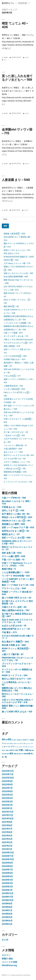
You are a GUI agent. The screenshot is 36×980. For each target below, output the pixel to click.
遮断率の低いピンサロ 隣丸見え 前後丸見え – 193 (17, 689)
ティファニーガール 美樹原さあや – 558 (17, 670)
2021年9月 (7, 822)
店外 (8, 753)
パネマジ (21, 746)
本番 (15, 753)
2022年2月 (7, 805)
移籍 (25, 753)
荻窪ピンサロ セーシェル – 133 (17, 250)
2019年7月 (7, 910)
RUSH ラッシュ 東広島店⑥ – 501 (16, 649)
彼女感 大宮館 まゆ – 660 (14, 645)
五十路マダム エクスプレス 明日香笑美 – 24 (17, 602)
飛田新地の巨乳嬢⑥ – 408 (15, 472)
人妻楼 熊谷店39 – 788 (13, 386)
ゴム (24, 743)
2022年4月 (7, 798)
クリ (21, 743)
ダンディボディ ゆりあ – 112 (16, 336)
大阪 (3, 753)
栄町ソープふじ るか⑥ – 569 (16, 537)
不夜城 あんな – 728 (11, 507)
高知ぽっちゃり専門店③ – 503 (17, 517)
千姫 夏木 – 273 (9, 632)
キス (15, 743)
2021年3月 (7, 842)
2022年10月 (8, 777)
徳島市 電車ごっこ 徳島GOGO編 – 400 (18, 706)
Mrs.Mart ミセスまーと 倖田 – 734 (16, 502)
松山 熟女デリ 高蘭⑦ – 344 (15, 641)
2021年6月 (7, 832)
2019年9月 (7, 903)
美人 (32, 754)
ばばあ (32, 740)
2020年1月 (7, 890)
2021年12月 (7, 811)
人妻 (10, 750)
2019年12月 (7, 893)
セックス (28, 743)
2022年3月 (7, 801)
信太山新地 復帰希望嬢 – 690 (16, 276)
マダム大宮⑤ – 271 (12, 376)
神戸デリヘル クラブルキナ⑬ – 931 (19, 455)
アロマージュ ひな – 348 (14, 588)
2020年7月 (7, 869)
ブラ (29, 746)
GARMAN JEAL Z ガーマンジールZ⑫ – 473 (17, 542)
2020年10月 (8, 859)
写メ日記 (15, 750)
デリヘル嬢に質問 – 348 (13, 556)
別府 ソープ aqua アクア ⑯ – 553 (18, 527)
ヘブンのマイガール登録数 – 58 (17, 323)
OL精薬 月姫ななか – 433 (14, 359)
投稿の (7, 958)
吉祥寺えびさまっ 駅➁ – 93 (15, 531)
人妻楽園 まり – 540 (16, 180)
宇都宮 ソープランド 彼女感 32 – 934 (17, 593)
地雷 (27, 750)
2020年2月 (7, 886)
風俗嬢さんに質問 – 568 (13, 524)
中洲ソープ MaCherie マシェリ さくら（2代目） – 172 (17, 564)
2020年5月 (7, 876)
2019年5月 (7, 917)
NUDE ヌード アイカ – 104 (14, 675)
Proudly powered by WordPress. (20, 975)
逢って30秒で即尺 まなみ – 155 (17, 711)
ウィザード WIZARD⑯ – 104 (16, 575)
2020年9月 (7, 862)
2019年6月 (7, 913)
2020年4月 (7, 880)
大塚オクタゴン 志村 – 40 (14, 607)
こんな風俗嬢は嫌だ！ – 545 (15, 572)
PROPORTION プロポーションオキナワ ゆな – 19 (17, 658)
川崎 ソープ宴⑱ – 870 (13, 333)
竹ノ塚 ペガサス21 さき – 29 (16, 432)
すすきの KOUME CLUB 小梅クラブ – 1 (18, 637)
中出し (4, 750)
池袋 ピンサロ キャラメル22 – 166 (18, 273)
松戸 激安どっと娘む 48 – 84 (16, 514)
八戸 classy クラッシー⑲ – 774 (17, 263)
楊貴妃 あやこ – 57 (11, 534)
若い (3, 757)
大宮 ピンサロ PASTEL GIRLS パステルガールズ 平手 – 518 (17, 701)
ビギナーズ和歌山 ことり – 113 (17, 462)
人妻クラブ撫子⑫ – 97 (12, 654)
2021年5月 (7, 835)
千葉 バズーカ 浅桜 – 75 (13, 559)
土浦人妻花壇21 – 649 (13, 449)
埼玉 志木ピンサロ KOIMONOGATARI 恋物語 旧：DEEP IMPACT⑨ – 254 (19, 256)
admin (6, 57)
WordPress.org (9, 965)
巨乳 (5, 753)
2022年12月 (8, 771)
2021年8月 (7, 825)
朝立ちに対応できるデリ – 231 (16, 678)
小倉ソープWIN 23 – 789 (14, 497)
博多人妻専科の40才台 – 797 (15, 610)
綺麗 (28, 753)
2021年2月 (7, 845)
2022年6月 (7, 791)
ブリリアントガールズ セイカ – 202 (17, 664)
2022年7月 (7, 788)
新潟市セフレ (8, 3)
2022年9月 (7, 781)
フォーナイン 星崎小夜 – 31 (15, 445)
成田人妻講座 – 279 (12, 346)
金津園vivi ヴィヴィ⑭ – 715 (17, 131)
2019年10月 (8, 900)
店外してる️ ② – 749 (13, 510)
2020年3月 (7, 883)
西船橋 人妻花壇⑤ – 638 (14, 233)
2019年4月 (7, 920)
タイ (5, 747)
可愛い (22, 750)
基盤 (30, 750)
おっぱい (14, 740)
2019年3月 (7, 924)
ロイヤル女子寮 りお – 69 (15, 459)
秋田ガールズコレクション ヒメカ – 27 (17, 548)
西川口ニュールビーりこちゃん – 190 (17, 695)
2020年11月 (8, 856)
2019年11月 (7, 896)
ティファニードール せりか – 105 (18, 482)
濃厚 (20, 753)
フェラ (25, 747)
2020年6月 (7, 873)
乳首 (7, 750)
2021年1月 (7, 849)
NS (9, 739)
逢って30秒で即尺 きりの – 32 (16, 597)
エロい (11, 743)
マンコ (31, 746)
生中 (22, 753)
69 (3, 739)
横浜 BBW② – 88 (11, 306)
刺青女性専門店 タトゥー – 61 (16, 629)
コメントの (9, 962)
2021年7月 (7, 828)
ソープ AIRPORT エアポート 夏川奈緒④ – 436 (18, 580)
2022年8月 (7, 784)
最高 (11, 753)
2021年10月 (8, 818)
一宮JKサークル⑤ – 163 (14, 435)
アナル (4, 743)
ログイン (6, 955)
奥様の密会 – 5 (9, 569)
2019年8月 (7, 907)
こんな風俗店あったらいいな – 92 (16, 683)
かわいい (26, 740)
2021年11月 (7, 815)
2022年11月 (7, 774)
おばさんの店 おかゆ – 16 (14, 625)
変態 (33, 750)
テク (5, 60)
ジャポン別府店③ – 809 (14, 389)
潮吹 (17, 753)
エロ (8, 743)
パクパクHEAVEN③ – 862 (15, 356)
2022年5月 (7, 794)
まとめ (27, 57)
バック (16, 746)
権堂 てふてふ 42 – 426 (15, 25)
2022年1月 (7, 808)
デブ (12, 747)
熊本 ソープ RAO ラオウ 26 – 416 (18, 585)
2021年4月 (7, 839)
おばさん (19, 740)
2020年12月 (8, 852)
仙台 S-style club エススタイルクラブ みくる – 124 (17, 620)
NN (6, 740)
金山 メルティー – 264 (13, 452)
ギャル (18, 743)
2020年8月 (7, 866)
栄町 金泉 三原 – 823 (11, 553)
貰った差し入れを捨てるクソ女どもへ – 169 (17, 78)
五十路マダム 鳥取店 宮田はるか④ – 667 (17, 615)
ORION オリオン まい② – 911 (16, 520)
